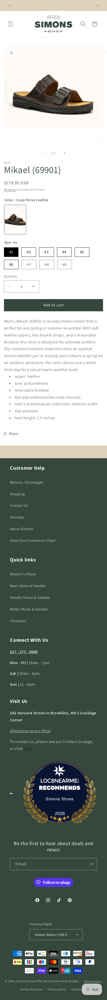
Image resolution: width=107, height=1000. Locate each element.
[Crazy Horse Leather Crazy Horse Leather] (15, 219)
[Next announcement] (97, 5)
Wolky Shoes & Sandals (29, 609)
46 (11, 264)
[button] (10, 24)
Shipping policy (81, 989)
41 (11, 252)
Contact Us (19, 505)
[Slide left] (42, 152)
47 (29, 264)
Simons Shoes (60, 799)
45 (82, 252)
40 (64, 264)
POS (39, 981)
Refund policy (93, 981)
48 (47, 264)
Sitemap (17, 517)
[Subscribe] (91, 864)
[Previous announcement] (9, 5)
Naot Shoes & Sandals (28, 585)
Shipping (10, 189)
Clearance (18, 620)
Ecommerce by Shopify (63, 981)
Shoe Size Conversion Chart (32, 540)
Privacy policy (57, 989)
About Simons (21, 528)
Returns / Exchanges (26, 482)
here (28, 748)
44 (64, 252)
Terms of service (31, 989)
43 (46, 252)
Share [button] (13, 433)
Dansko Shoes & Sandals (30, 597)
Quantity (10, 276)
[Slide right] (64, 152)
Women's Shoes (23, 574)
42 (29, 252)
